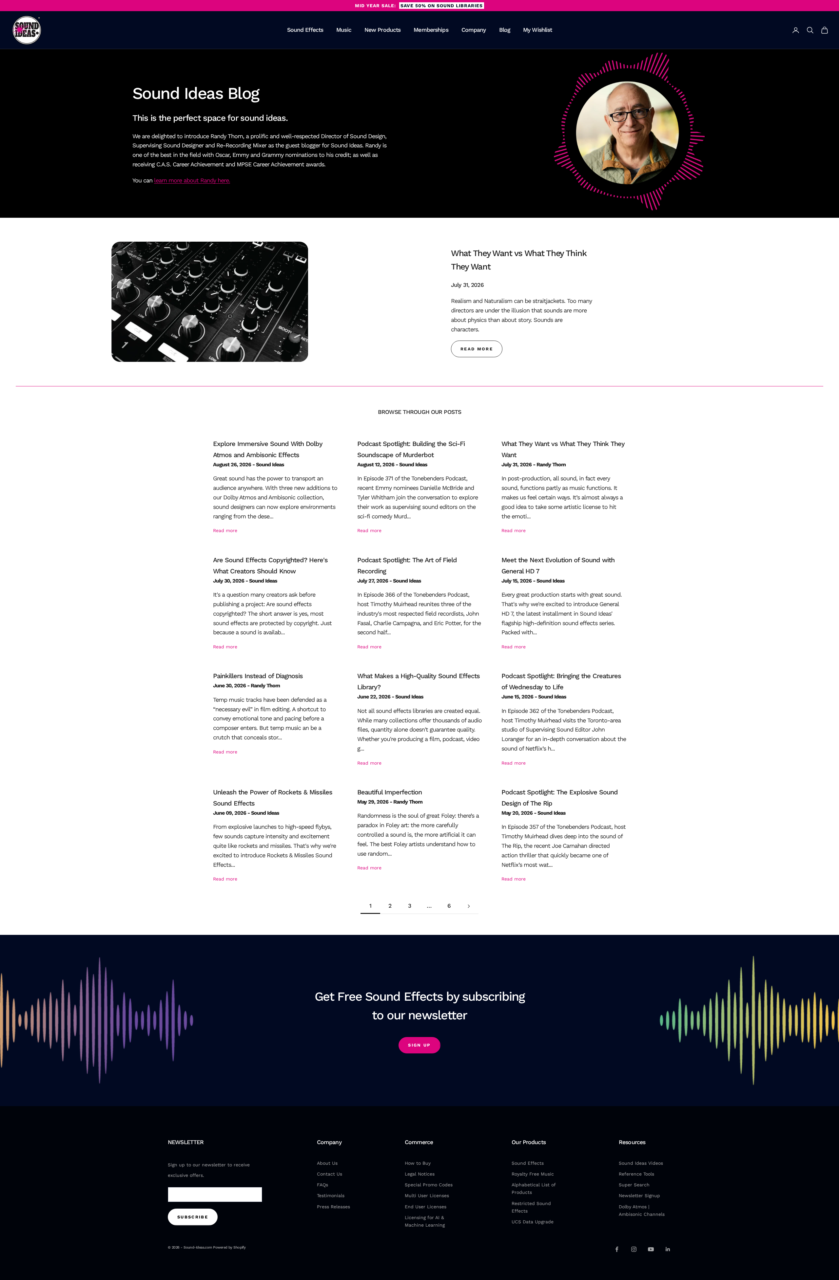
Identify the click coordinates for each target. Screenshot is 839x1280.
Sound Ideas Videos (641, 1163)
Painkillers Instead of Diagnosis (258, 676)
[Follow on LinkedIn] (668, 1249)
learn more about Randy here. (192, 180)
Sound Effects (305, 30)
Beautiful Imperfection (389, 792)
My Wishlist (537, 30)
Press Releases (333, 1206)
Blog (504, 30)
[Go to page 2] (468, 906)
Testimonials (330, 1195)
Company (473, 30)
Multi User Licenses (427, 1195)
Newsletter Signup (639, 1195)
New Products (382, 30)
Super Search (634, 1184)
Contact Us (329, 1174)
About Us (327, 1163)
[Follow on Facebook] (617, 1249)
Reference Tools (636, 1174)
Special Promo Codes (429, 1184)
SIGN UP (419, 1045)
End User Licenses (425, 1206)
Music (343, 30)
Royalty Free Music (533, 1174)
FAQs (322, 1184)
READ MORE (476, 348)
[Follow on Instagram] (634, 1249)
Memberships (431, 30)
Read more (225, 530)
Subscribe (192, 1217)
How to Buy (418, 1163)
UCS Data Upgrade (533, 1221)
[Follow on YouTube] (651, 1249)
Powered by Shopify (229, 1247)
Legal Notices (420, 1174)
